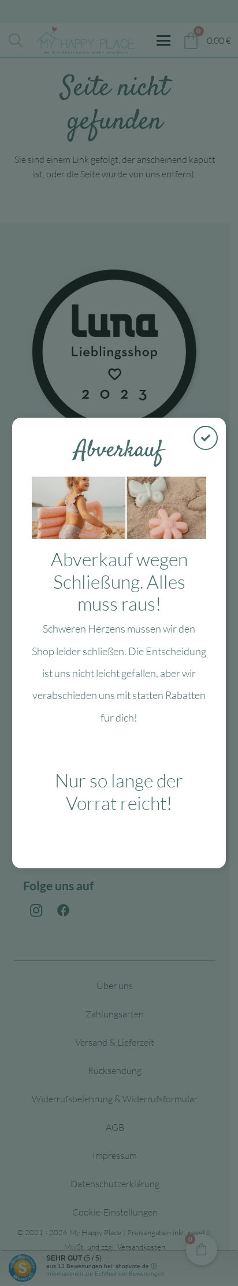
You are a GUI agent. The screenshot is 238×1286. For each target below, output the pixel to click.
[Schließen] (206, 438)
